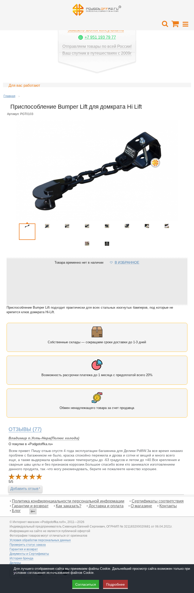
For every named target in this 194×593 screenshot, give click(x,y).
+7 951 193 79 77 (100, 37)
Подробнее (115, 584)
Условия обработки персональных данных (40, 540)
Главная (9, 96)
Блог (16, 511)
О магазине (141, 506)
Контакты (168, 506)
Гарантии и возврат (30, 506)
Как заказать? (68, 506)
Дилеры (15, 563)
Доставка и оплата (106, 506)
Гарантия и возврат (24, 549)
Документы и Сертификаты (29, 554)
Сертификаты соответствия (158, 501)
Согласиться (85, 584)
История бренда (21, 558)
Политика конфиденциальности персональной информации (68, 501)
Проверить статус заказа (28, 544)
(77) (25, 429)
